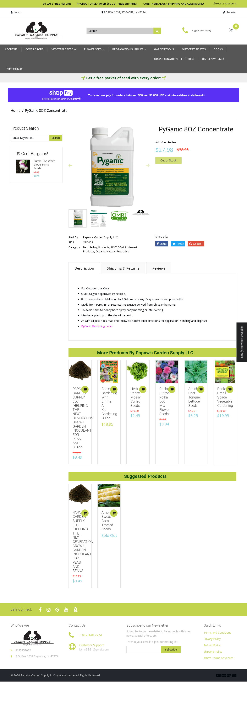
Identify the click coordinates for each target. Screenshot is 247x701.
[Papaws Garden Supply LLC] (37, 30)
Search (56, 137)
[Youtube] (66, 609)
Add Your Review (165, 142)
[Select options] (85, 389)
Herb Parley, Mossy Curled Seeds (135, 397)
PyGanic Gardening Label (97, 326)
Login (16, 12)
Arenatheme (67, 675)
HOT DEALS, (119, 247)
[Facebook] (40, 609)
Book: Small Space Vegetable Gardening (225, 397)
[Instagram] (48, 609)
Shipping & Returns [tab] (123, 268)
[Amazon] (75, 609)
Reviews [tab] (158, 268)
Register (231, 12)
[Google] (57, 609)
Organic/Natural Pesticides (112, 251)
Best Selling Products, (96, 247)
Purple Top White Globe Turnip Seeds (44, 164)
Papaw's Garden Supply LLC (100, 237)
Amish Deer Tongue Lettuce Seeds (194, 397)
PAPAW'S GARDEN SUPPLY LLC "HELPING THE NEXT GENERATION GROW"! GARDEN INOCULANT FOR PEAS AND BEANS (83, 418)
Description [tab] (84, 268)
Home (15, 110)
